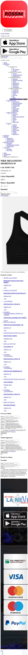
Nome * (2, 416)
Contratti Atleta (10, 146)
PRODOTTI (7, 64)
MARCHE (6, 135)
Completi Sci (16, 89)
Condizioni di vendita (9, 539)
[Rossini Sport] (4, 56)
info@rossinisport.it (14, 644)
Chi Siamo (9, 149)
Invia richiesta (4, 452)
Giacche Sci (15, 91)
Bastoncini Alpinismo (18, 80)
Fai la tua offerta (10, 141)
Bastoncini (15, 79)
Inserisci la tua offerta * (6, 428)
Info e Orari (9, 150)
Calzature (9, 123)
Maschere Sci (16, 83)
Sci (13, 68)
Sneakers (15, 129)
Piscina (14, 107)
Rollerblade (15, 110)
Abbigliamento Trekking (18, 116)
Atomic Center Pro (8, 535)
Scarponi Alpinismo (17, 75)
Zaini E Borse (16, 102)
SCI (7, 65)
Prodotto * (3, 424)
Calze (14, 120)
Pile (13, 96)
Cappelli (15, 119)
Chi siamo (6, 532)
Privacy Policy (4, 645)
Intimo (14, 98)
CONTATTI (6, 147)
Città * (2, 419)
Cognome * (3, 418)
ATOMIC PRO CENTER (13, 145)
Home (5, 153)
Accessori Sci (16, 87)
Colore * (3, 425)
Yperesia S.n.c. (22, 648)
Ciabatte (14, 133)
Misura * (3, 427)
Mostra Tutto (16, 111)
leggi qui (13, 431)
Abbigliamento (7, 154)
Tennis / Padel (16, 130)
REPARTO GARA (8, 142)
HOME (5, 62)
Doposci (15, 131)
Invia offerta (3, 433)
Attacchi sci (15, 85)
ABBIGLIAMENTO (12, 112)
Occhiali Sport (16, 106)
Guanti (14, 93)
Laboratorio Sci (10, 139)
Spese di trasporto (8, 540)
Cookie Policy (11, 645)
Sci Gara (15, 71)
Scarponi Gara (16, 76)
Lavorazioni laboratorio (9, 536)
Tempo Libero (16, 108)
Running (15, 126)
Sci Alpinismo (16, 69)
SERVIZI (6, 137)
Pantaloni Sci (16, 92)
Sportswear (15, 114)
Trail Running (16, 127)
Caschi (14, 81)
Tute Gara (15, 95)
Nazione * (3, 421)
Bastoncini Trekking (17, 103)
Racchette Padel (16, 104)
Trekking (15, 124)
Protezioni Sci (16, 84)
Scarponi (15, 73)
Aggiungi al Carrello (5, 194)
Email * (2, 422)
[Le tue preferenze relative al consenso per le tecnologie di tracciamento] (2, 653)
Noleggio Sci (10, 138)
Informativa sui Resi (8, 542)
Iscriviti (2, 468)
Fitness (14, 115)
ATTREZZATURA (11, 100)
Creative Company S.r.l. (11, 648)
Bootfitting (9, 143)
